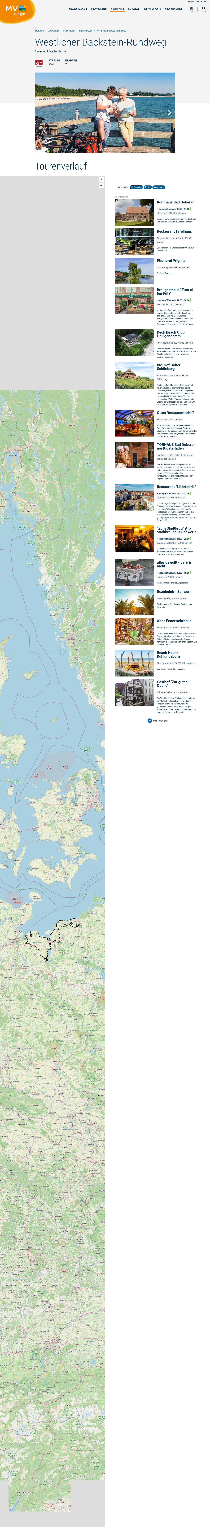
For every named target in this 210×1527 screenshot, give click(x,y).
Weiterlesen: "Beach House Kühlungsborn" (157, 663)
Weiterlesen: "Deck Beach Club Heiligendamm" (157, 344)
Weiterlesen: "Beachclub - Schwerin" (157, 602)
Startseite (39, 30)
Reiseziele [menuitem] (133, 9)
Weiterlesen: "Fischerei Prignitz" (157, 271)
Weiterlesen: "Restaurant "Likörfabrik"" (157, 503)
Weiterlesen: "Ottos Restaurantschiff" (157, 424)
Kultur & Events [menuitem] (152, 9)
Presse (190, 2)
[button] (71, 923)
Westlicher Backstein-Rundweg (111, 30)
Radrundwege (85, 30)
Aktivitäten (53, 30)
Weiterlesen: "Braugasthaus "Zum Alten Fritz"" (157, 307)
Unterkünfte (123, 187)
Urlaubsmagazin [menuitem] (78, 9)
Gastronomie (158, 187)
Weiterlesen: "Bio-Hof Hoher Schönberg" (157, 384)
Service (148, 187)
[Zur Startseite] (19, 13)
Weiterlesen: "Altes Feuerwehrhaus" (157, 632)
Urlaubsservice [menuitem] (173, 9)
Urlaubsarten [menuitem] (99, 9)
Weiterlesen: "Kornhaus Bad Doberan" (157, 212)
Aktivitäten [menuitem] (117, 9)
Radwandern (69, 30)
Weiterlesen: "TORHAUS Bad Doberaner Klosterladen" (157, 461)
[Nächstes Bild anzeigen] (169, 112)
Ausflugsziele (136, 187)
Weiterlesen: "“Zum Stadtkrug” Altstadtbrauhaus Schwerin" (157, 541)
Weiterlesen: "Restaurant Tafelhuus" (157, 241)
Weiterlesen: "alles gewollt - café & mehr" (157, 572)
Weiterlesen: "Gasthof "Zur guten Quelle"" (157, 697)
